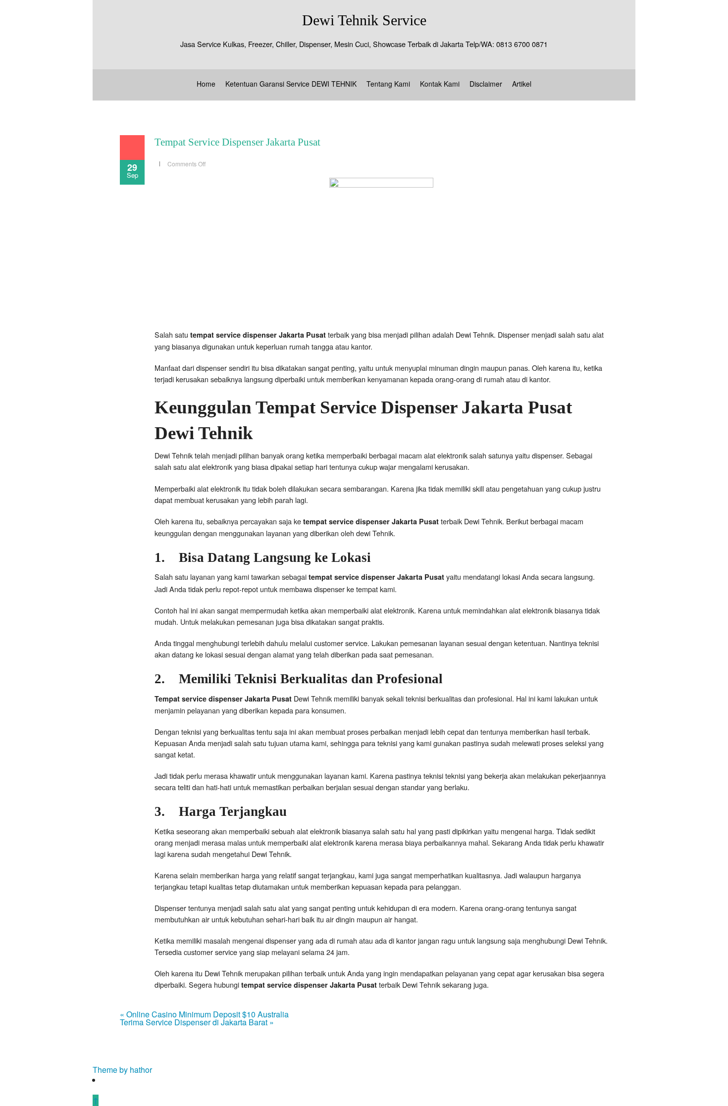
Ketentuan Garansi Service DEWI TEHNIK (291, 84)
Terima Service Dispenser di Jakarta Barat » (197, 1022)
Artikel (521, 84)
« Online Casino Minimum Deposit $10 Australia (204, 1014)
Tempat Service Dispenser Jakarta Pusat (237, 142)
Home (206, 84)
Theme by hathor (122, 1069)
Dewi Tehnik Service (364, 20)
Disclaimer (485, 84)
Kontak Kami (440, 84)
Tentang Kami (388, 84)
